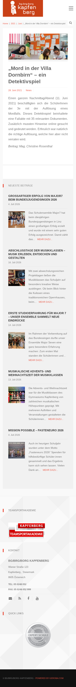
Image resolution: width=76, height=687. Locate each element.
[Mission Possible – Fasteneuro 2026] (16, 450)
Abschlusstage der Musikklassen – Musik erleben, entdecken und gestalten (36, 254)
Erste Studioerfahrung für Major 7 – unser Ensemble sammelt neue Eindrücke (37, 317)
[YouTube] (37, 598)
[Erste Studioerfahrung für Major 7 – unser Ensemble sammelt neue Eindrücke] (16, 340)
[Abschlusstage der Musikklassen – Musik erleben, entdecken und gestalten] (16, 277)
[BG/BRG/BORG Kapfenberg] (23, 8)
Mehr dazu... (44, 239)
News (29, 90)
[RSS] (20, 598)
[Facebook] (28, 598)
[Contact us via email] (12, 598)
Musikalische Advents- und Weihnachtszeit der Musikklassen (35, 373)
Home (5, 23)
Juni (20, 23)
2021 (13, 23)
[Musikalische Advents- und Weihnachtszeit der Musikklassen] (16, 394)
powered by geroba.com (49, 678)
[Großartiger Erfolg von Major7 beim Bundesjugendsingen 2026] (16, 219)
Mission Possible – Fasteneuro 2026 (35, 430)
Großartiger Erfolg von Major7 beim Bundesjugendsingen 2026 (35, 197)
